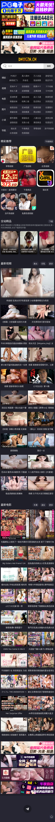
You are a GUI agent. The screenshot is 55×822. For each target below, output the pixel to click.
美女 (35, 263)
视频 (4, 88)
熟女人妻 (13, 91)
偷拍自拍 (25, 97)
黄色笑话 (37, 122)
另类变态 (49, 101)
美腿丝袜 (13, 112)
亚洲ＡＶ (13, 86)
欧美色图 (37, 107)
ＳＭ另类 (49, 91)
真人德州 (25, 76)
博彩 (4, 77)
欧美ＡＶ (37, 86)
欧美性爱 (49, 97)
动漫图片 (49, 107)
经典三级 (25, 101)
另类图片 (49, 112)
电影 (4, 98)
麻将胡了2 (13, 80)
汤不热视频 (49, 128)
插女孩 (13, 128)
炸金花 (25, 80)
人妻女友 (37, 118)
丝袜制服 (25, 91)
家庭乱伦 (25, 118)
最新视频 (6, 263)
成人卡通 (37, 97)
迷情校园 (13, 122)
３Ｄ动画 (49, 86)
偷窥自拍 (13, 107)
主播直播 (37, 91)
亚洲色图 (25, 107)
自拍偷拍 (25, 86)
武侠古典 (49, 118)
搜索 (49, 66)
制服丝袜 (13, 101)
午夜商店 (25, 128)
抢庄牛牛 (49, 80)
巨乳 (43, 263)
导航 (4, 130)
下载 (51, 221)
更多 (51, 263)
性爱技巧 (49, 122)
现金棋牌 (37, 80)
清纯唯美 (25, 112)
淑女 (43, 505)
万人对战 (37, 76)
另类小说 (25, 122)
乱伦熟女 (37, 101)
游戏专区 (49, 76)
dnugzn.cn (27, 59)
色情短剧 (25, 133)
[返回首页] (51, 816)
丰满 (35, 505)
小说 (4, 119)
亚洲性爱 (13, 97)
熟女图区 (37, 112)
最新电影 (6, 505)
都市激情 (13, 118)
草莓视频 (37, 128)
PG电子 (14, 76)
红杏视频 (13, 133)
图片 (4, 109)
